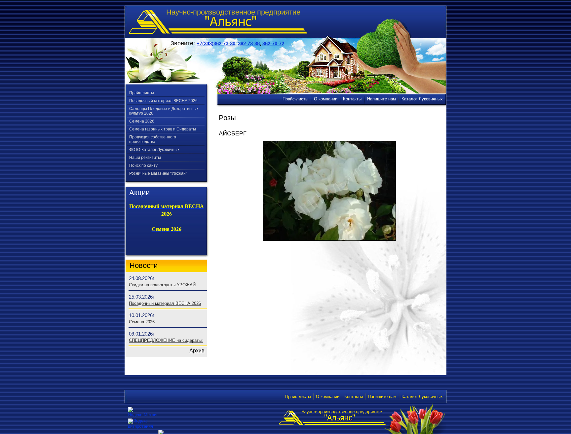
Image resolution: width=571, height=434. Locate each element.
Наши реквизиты (145, 157)
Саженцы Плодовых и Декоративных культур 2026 (164, 111)
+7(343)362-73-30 (216, 43)
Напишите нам (382, 396)
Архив (197, 350)
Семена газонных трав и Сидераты (162, 129)
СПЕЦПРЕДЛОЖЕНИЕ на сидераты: (166, 340)
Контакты (353, 396)
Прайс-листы (141, 92)
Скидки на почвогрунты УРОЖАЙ (162, 284)
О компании (327, 396)
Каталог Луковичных (422, 396)
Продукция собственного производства (152, 139)
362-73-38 (249, 43)
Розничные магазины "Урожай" (158, 173)
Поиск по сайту (143, 165)
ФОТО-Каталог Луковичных (154, 149)
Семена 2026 (141, 121)
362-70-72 (273, 43)
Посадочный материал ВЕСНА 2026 (163, 100)
